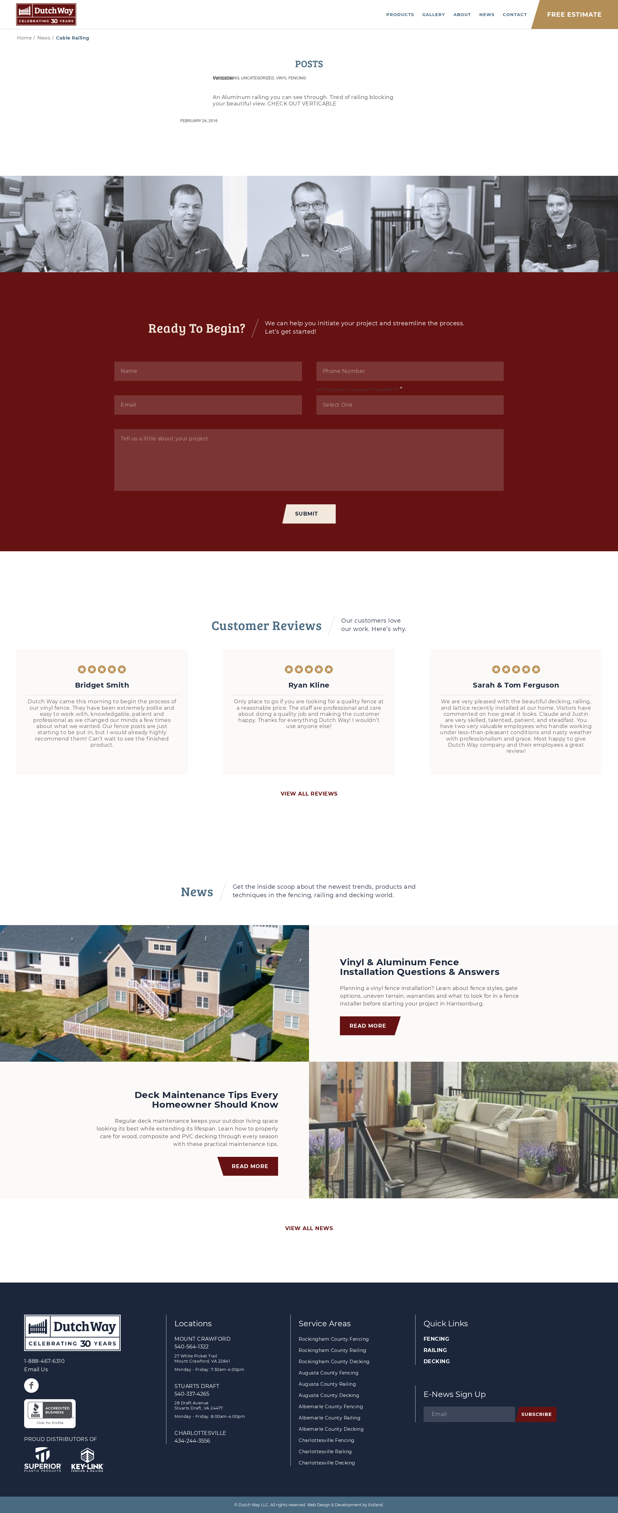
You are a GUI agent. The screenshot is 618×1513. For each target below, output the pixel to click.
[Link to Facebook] (31, 1385)
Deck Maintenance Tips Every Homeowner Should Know (206, 1099)
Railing (435, 1350)
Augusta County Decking (329, 1395)
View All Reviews (309, 794)
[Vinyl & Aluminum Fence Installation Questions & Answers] (154, 993)
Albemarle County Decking (331, 1429)
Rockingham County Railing (333, 1350)
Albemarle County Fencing (331, 1406)
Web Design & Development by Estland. (345, 1504)
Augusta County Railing (327, 1384)
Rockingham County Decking (334, 1361)
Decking (437, 1361)
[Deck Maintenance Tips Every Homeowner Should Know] (463, 1130)
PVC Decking (226, 77)
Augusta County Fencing (329, 1373)
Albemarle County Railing (329, 1418)
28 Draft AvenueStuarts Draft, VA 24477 (198, 1405)
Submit (306, 514)
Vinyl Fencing (291, 77)
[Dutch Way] (46, 14)
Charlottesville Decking (327, 1463)
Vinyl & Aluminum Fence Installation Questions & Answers (420, 967)
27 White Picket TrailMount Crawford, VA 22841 (202, 1359)
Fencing (436, 1339)
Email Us (36, 1369)
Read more (368, 1026)
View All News (309, 1228)
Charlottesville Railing (325, 1451)
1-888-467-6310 (44, 1361)
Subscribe (536, 1414)
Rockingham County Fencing (334, 1339)
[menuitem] (400, 14)
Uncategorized (257, 77)
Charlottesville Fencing (327, 1440)
